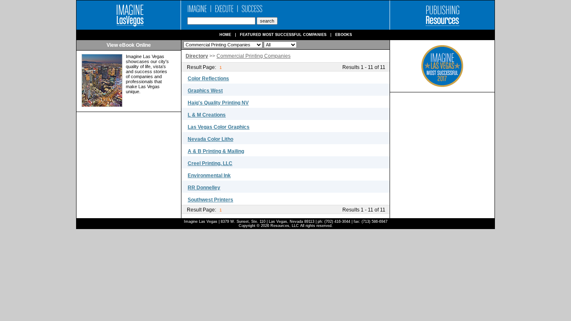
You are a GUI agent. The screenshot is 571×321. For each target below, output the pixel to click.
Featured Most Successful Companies (283, 35)
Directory (197, 56)
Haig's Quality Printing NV (218, 103)
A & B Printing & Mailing (216, 151)
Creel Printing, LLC (210, 163)
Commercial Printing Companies (254, 56)
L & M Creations (207, 115)
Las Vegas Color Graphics (219, 127)
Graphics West (205, 91)
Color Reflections (208, 79)
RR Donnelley (204, 188)
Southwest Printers (210, 200)
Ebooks (343, 35)
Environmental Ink (209, 175)
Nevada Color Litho (210, 139)
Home (225, 35)
